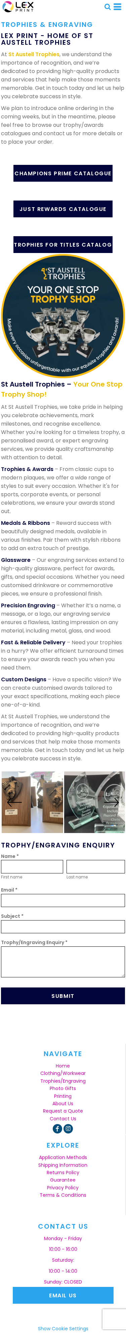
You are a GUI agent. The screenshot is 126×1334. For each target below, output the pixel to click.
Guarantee (63, 1180)
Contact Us (63, 1118)
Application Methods (63, 1157)
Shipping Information (62, 1165)
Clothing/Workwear (63, 1073)
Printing (63, 1096)
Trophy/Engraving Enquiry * (34, 942)
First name (11, 877)
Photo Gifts (63, 1088)
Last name (77, 877)
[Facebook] (57, 1128)
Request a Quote (63, 1111)
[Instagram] (68, 1128)
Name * (10, 856)
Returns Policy (63, 1172)
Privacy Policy (63, 1187)
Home (63, 1065)
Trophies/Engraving (63, 1081)
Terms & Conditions (63, 1195)
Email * (9, 890)
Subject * (12, 916)
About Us (62, 1103)
